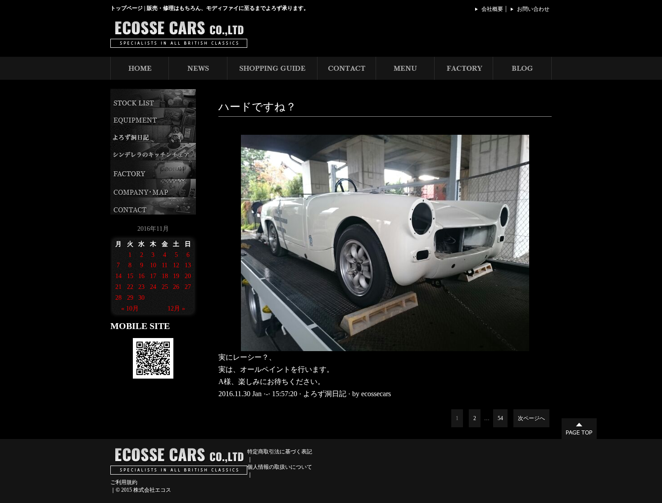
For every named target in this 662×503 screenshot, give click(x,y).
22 (130, 287)
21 (118, 287)
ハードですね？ (257, 107)
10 (153, 265)
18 (165, 276)
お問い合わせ (533, 9)
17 (153, 276)
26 (176, 287)
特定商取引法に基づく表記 (279, 451)
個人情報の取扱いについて (279, 467)
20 (188, 276)
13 (188, 265)
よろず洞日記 (324, 394)
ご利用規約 (123, 482)
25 (165, 287)
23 (141, 287)
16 (141, 276)
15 (130, 276)
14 (118, 276)
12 (176, 265)
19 (176, 276)
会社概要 (492, 9)
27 (188, 287)
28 (118, 297)
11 (165, 265)
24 (153, 287)
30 (141, 297)
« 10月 (130, 308)
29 (130, 297)
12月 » (176, 308)
